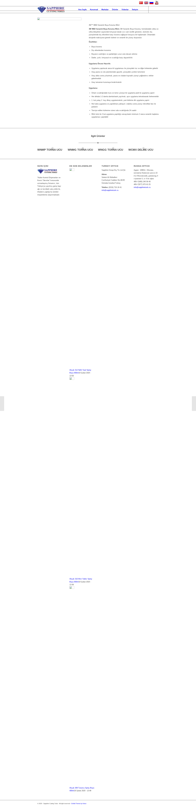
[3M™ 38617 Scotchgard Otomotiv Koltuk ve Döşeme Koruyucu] (2, 403)
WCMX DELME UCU (140, 149)
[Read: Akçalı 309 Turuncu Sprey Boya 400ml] (71, 588)
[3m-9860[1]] (59, 31)
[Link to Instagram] (157, 9)
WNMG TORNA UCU (80, 149)
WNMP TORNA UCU (49, 149)
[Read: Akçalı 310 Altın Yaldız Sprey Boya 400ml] (71, 379)
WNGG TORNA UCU (110, 149)
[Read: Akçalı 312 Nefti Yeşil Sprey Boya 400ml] (71, 170)
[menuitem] (82, 9)
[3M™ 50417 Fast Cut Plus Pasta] (194, 403)
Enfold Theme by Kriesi (78, 803)
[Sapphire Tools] (50, 9)
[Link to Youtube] (153, 9)
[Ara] (142, 9)
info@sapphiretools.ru (110, 190)
